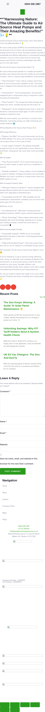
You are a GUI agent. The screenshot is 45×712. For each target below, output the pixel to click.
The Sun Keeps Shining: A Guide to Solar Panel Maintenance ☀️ (19, 305)
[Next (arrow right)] (15, 709)
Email (3, 433)
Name (3, 421)
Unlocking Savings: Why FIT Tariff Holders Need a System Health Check (21, 331)
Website (3, 444)
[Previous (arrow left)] (5, 709)
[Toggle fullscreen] (15, 704)
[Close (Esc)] (35, 704)
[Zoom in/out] (5, 704)
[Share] (25, 704)
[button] (22, 12)
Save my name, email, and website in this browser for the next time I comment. (18, 461)
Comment (5, 391)
